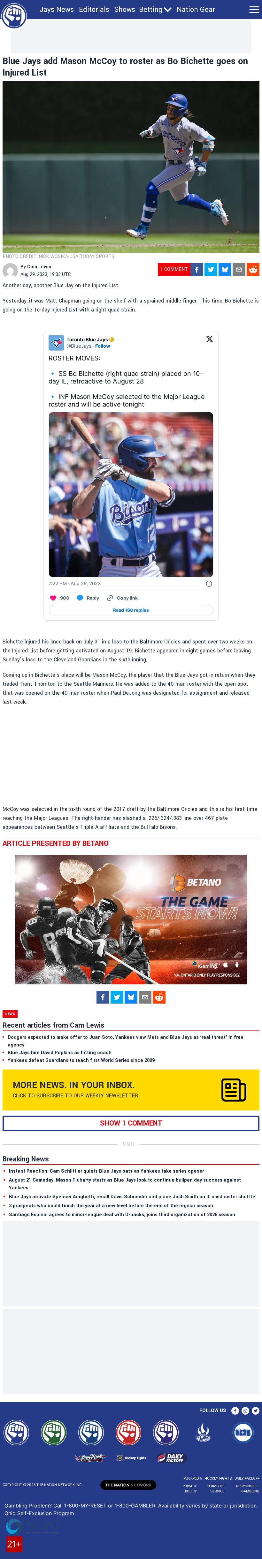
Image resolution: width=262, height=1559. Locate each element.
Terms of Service (215, 1489)
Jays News (57, 9)
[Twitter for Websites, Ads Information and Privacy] (209, 583)
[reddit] (253, 269)
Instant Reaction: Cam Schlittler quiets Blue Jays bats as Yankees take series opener (106, 1171)
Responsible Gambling (247, 1489)
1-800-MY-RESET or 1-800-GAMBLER (109, 1505)
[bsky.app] (225, 269)
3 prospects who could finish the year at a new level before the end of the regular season (111, 1205)
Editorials (94, 9)
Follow (102, 346)
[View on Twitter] (209, 343)
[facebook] (196, 269)
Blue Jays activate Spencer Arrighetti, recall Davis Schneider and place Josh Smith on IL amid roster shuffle (132, 1196)
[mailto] (239, 269)
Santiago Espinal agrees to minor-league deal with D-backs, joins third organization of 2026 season (122, 1214)
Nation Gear (196, 9)
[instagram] (245, 1411)
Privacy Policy (190, 1489)
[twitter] (210, 269)
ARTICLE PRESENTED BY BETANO (56, 843)
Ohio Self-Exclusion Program (39, 1513)
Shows (124, 9)
